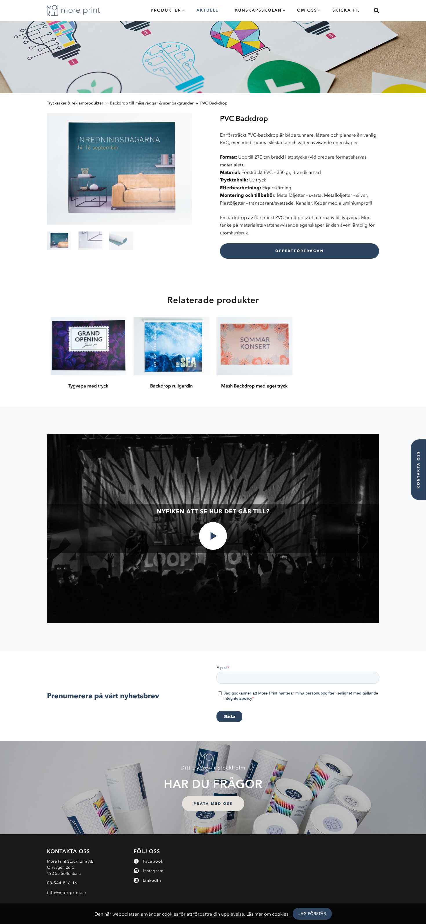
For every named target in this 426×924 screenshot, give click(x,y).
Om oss (307, 10)
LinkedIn (152, 880)
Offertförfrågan (299, 251)
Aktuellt (208, 10)
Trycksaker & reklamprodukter (75, 103)
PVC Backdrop (213, 103)
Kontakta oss (418, 469)
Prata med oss (213, 803)
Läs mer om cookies (267, 914)
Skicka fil (346, 10)
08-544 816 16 (62, 883)
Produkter (166, 10)
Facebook (153, 861)
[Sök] (373, 10)
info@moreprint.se (66, 892)
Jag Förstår (312, 913)
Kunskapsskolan (258, 10)
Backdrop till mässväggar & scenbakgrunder (152, 103)
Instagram (153, 870)
